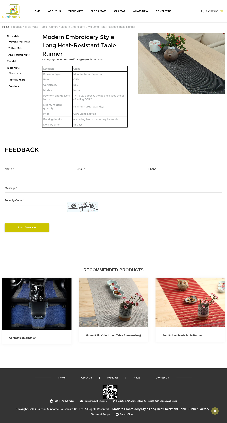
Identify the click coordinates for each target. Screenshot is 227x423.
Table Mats (75, 11)
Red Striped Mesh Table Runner (182, 335)
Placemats (14, 73)
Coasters (13, 86)
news (136, 377)
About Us (54, 11)
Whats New (140, 11)
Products (16, 26)
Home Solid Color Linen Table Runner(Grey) (113, 335)
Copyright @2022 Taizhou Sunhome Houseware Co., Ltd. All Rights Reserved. (62, 409)
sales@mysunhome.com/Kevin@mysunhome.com (72, 59)
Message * (11, 188)
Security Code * (14, 200)
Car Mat (119, 11)
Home (36, 11)
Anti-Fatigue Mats (19, 54)
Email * (80, 169)
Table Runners (49, 26)
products (112, 377)
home (61, 377)
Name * (9, 169)
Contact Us (163, 11)
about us (86, 377)
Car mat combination (22, 337)
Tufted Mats (15, 48)
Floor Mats (98, 11)
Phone (152, 169)
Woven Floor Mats (19, 41)
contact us (162, 377)
